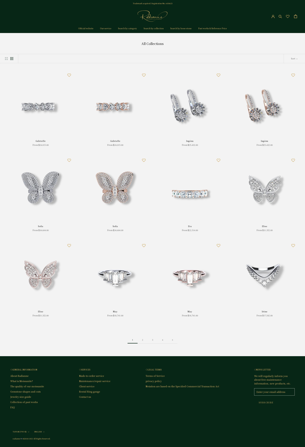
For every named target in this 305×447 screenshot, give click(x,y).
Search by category (127, 28)
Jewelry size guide (20, 396)
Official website (85, 28)
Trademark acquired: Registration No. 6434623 (152, 3)
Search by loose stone (181, 28)
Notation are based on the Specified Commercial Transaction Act (182, 386)
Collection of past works (24, 402)
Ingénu (189, 140)
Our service (105, 28)
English (38, 431)
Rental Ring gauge (89, 391)
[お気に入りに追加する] (69, 75)
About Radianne (19, 375)
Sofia (40, 226)
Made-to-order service (91, 375)
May (115, 311)
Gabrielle (41, 140)
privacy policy (154, 381)
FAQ (12, 407)
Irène (264, 311)
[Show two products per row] (6, 58)
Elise (264, 226)
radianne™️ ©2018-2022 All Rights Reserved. (31, 438)
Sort (293, 58)
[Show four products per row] (11, 58)
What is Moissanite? (21, 381)
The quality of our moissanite (27, 386)
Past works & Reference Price (212, 28)
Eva (190, 226)
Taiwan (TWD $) (20, 431)
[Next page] (172, 339)
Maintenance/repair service (94, 381)
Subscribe (266, 402)
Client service (87, 386)
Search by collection (154, 28)
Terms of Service (155, 375)
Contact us (85, 396)
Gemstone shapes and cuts (25, 391)
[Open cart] (295, 16)
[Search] (280, 16)
